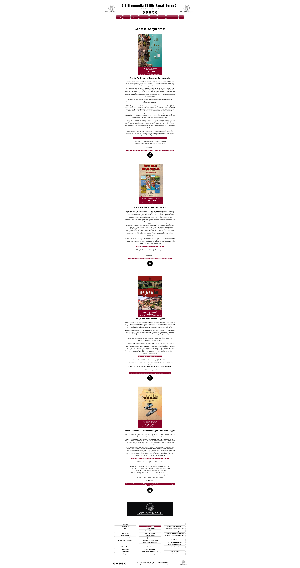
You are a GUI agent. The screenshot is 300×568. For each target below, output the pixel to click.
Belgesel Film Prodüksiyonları (150, 554)
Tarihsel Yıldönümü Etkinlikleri (150, 551)
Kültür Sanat (150, 524)
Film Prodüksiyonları (150, 531)
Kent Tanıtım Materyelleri (174, 542)
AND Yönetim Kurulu (125, 535)
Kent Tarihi (150, 547)
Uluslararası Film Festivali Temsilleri (174, 533)
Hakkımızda (125, 526)
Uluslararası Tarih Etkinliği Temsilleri (174, 531)
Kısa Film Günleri (150, 535)
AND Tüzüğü (125, 533)
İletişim (125, 554)
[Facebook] (147, 12)
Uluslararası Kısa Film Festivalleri (175, 528)
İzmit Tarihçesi (175, 551)
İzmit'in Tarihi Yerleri (174, 554)
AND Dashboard (125, 547)
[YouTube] (153, 12)
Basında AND (125, 551)
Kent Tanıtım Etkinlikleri (174, 544)
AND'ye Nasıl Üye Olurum (125, 540)
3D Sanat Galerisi (150, 528)
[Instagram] (144, 12)
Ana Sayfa (125, 524)
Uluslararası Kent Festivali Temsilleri (174, 535)
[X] (150, 12)
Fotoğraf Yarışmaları (150, 538)
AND (125, 528)
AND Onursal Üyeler (125, 538)
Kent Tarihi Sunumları (150, 549)
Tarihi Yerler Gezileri (174, 547)
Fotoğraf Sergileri (150, 533)
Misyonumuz (125, 531)
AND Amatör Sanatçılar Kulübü (150, 540)
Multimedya (125, 549)
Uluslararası (174, 524)
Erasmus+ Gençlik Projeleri (174, 526)
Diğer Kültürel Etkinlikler (150, 542)
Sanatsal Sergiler (150, 526)
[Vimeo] (156, 12)
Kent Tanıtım (174, 540)
